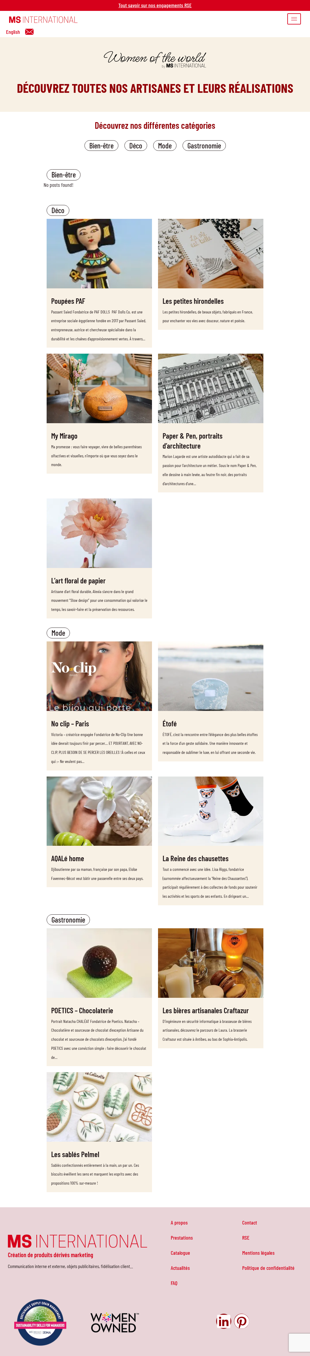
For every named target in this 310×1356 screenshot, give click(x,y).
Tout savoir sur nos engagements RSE (155, 5)
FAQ (174, 1283)
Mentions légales (258, 1252)
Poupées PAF (68, 300)
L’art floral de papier (78, 580)
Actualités (180, 1267)
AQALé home (67, 858)
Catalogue (180, 1252)
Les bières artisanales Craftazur (206, 1010)
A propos (179, 1222)
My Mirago (64, 435)
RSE (245, 1237)
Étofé (170, 723)
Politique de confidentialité (268, 1267)
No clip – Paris (70, 723)
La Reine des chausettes (196, 858)
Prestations (182, 1237)
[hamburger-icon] (294, 18)
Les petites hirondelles (193, 300)
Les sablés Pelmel (75, 1154)
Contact (249, 1222)
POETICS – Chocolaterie (82, 1010)
